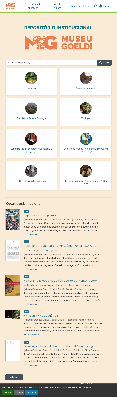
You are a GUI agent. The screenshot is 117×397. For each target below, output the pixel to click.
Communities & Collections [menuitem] (32, 6)
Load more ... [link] (14, 377)
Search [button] (106, 62)
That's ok (8, 392)
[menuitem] (58, 6)
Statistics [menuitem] (75, 6)
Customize (31, 392)
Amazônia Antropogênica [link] (41, 316)
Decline (19, 392)
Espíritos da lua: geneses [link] (41, 215)
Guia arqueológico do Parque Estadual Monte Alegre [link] (60, 346)
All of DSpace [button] (57, 6)
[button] (10, 6)
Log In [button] (106, 6)
